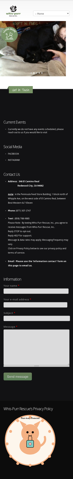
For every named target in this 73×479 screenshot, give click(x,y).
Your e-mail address (17, 299)
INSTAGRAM (14, 159)
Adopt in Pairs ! (26, 24)
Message (10, 326)
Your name (11, 285)
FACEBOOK (13, 153)
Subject (9, 313)
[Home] (13, 10)
